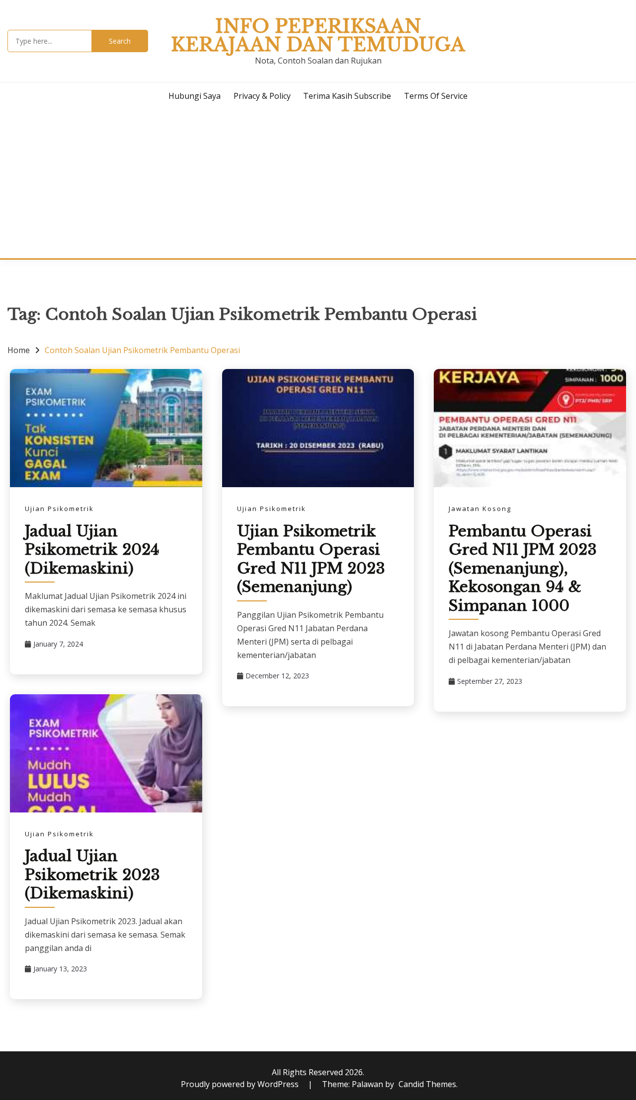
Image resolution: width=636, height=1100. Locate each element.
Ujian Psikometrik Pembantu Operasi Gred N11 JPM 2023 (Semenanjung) (311, 559)
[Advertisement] (318, 183)
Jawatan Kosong (480, 508)
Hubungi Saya (194, 95)
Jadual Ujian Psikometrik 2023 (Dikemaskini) (92, 874)
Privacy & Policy (262, 95)
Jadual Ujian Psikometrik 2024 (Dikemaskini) (92, 550)
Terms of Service (436, 95)
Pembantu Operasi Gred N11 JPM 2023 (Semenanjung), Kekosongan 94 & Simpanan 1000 (523, 568)
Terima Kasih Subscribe (347, 95)
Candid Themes (427, 1084)
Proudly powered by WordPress (241, 1084)
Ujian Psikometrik (59, 508)
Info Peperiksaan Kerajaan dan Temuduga (318, 35)
